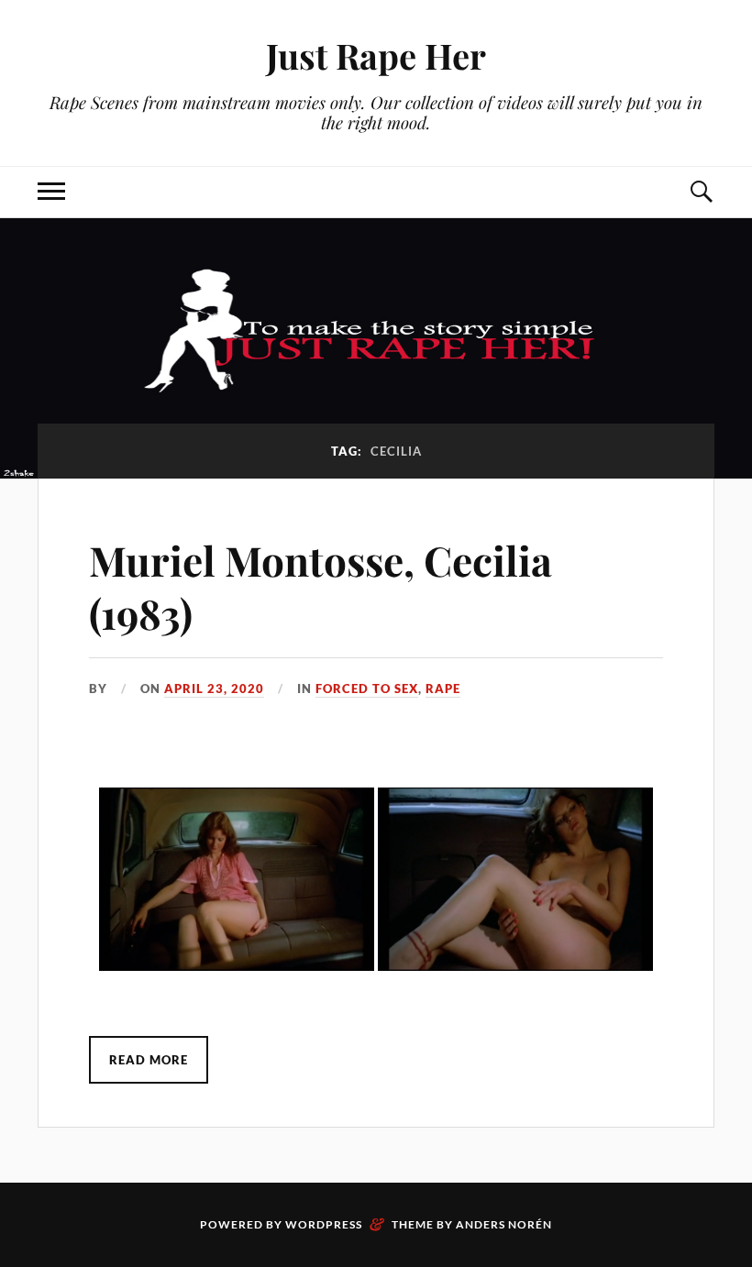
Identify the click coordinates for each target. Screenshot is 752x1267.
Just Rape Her (376, 55)
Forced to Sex (366, 688)
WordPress (323, 1224)
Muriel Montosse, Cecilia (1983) (320, 586)
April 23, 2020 (214, 688)
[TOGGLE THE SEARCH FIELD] (700, 192)
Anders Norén (504, 1224)
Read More (148, 1059)
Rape (443, 688)
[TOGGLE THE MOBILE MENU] (51, 192)
